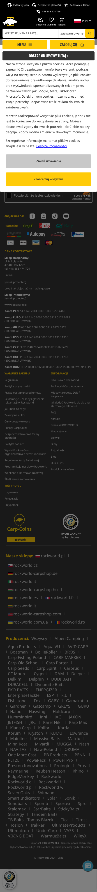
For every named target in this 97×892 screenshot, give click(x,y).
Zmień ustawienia (48, 161)
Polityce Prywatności (51, 146)
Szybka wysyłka (21, 5)
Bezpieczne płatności (49, 5)
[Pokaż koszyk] (62, 19)
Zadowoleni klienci (80, 5)
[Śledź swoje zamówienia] (40, 19)
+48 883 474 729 (51, 11)
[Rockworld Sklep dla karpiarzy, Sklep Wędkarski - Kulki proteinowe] (9, 21)
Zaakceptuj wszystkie (48, 179)
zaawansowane (71, 33)
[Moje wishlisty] (51, 19)
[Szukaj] (89, 33)
